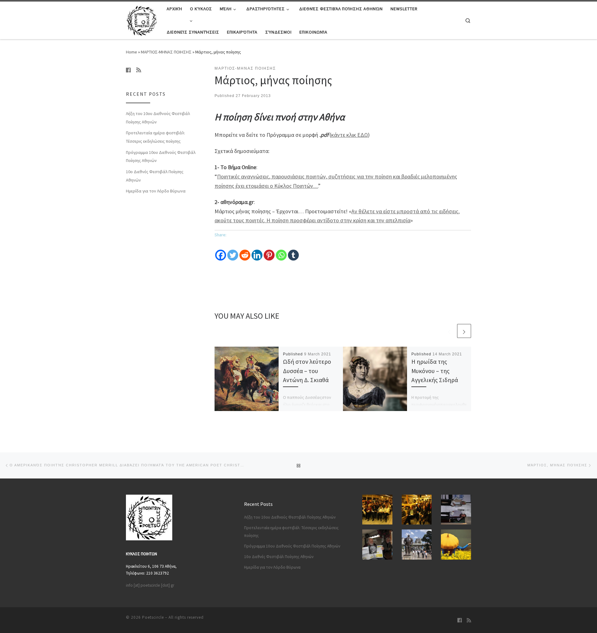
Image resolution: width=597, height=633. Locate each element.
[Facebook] (220, 251)
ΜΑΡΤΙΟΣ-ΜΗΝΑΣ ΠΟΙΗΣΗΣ (166, 52)
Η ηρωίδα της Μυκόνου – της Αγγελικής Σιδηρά (434, 370)
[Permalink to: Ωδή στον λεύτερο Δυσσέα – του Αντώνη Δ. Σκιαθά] (247, 379)
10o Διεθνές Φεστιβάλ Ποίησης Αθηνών (154, 176)
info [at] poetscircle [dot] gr (150, 585)
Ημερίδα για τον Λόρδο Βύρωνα (156, 191)
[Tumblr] (293, 251)
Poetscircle (153, 617)
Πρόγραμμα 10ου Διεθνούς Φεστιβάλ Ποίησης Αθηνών (161, 157)
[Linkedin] (257, 251)
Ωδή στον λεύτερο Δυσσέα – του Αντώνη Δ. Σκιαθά (307, 370)
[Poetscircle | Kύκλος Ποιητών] (141, 19)
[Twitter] (232, 251)
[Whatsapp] (281, 251)
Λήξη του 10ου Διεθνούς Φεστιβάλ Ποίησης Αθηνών (158, 118)
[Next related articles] (464, 331)
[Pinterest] (269, 251)
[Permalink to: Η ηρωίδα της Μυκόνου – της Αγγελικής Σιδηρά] (375, 379)
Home (131, 52)
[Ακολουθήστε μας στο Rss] (138, 70)
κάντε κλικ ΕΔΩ (349, 134)
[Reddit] (244, 251)
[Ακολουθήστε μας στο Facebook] (128, 70)
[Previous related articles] (449, 331)
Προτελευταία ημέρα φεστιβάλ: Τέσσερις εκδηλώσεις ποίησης (155, 137)
